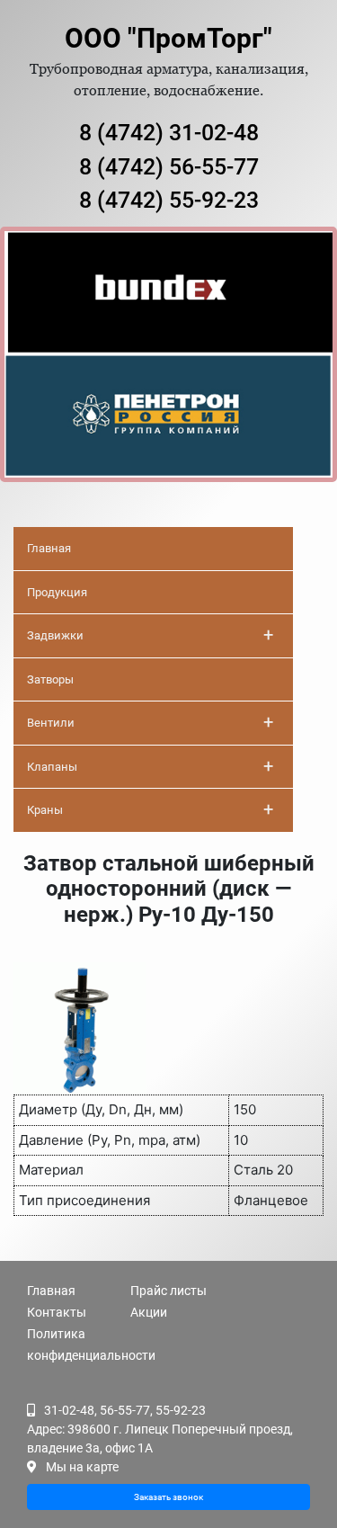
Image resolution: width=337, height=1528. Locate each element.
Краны (150, 809)
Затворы (50, 679)
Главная (49, 548)
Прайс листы (168, 1290)
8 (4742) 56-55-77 (169, 167)
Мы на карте (82, 1467)
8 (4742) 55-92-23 (169, 200)
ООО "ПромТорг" (168, 38)
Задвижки (150, 635)
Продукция (57, 592)
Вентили (150, 722)
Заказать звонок (168, 1497)
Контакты (56, 1312)
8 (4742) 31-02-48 (169, 133)
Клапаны (150, 766)
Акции (148, 1312)
